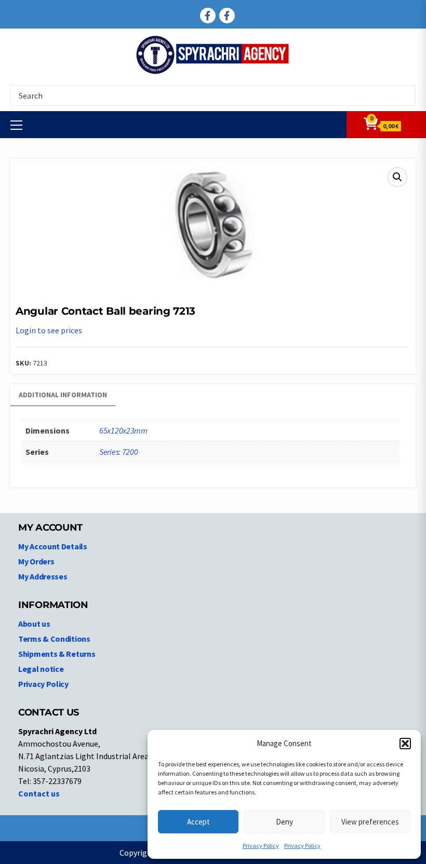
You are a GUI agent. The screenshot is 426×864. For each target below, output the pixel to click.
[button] (405, 743)
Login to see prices (49, 330)
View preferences (370, 822)
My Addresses (42, 576)
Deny (284, 822)
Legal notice (40, 669)
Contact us (39, 793)
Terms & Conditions (54, 638)
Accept (198, 822)
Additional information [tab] (63, 394)
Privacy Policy (261, 845)
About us (34, 623)
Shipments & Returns (56, 654)
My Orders (36, 561)
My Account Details (52, 546)
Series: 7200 (118, 452)
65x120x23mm (123, 430)
